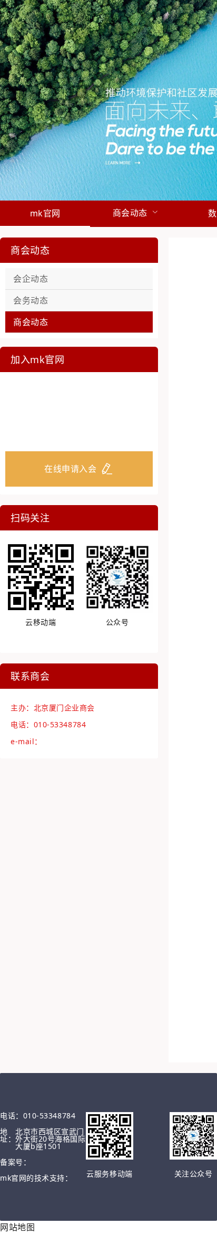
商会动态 (30, 322)
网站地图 (17, 1227)
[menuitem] (45, 214)
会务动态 (30, 300)
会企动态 (30, 278)
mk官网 (45, 213)
